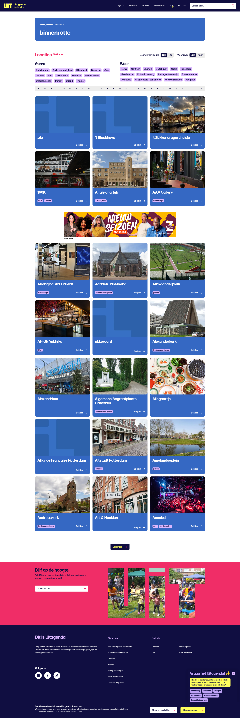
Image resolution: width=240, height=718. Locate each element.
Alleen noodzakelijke (161, 710)
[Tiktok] (57, 675)
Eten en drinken (185, 653)
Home (42, 25)
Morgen (217, 691)
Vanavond (207, 691)
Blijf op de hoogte (115, 671)
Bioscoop (95, 70)
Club (106, 70)
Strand (69, 81)
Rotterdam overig (145, 74)
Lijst (193, 55)
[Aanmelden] (85, 589)
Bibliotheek (81, 70)
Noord (174, 69)
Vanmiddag (195, 691)
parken (156, 293)
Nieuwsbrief (159, 5)
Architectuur (42, 70)
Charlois (148, 69)
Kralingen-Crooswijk (168, 74)
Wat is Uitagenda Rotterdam (120, 647)
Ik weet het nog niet (199, 700)
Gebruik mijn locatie (149, 55)
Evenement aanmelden (118, 653)
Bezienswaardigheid (62, 70)
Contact (111, 659)
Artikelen (145, 5)
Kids (153, 653)
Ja (171, 55)
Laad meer (117, 547)
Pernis (124, 69)
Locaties (49, 25)
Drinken (40, 75)
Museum (76, 75)
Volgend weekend (211, 695)
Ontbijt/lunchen (43, 81)
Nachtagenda (185, 647)
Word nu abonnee (115, 677)
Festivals (155, 647)
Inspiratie (133, 5)
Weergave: (182, 55)
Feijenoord (186, 69)
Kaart (200, 55)
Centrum (135, 69)
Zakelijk (111, 665)
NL (179, 5)
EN (185, 5)
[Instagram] (38, 675)
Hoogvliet (190, 79)
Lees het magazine (116, 683)
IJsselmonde (127, 74)
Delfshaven (161, 69)
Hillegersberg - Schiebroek (148, 79)
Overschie (126, 79)
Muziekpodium (92, 75)
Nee (164, 55)
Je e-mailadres (43, 589)
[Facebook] (47, 675)
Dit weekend (196, 695)
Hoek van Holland (173, 79)
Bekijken (79, 145)
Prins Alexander (189, 74)
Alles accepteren (190, 710)
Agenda (121, 5)
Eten (50, 75)
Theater (80, 81)
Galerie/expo (62, 75)
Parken (58, 81)
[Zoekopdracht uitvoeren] (233, 6)
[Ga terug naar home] (15, 5)
